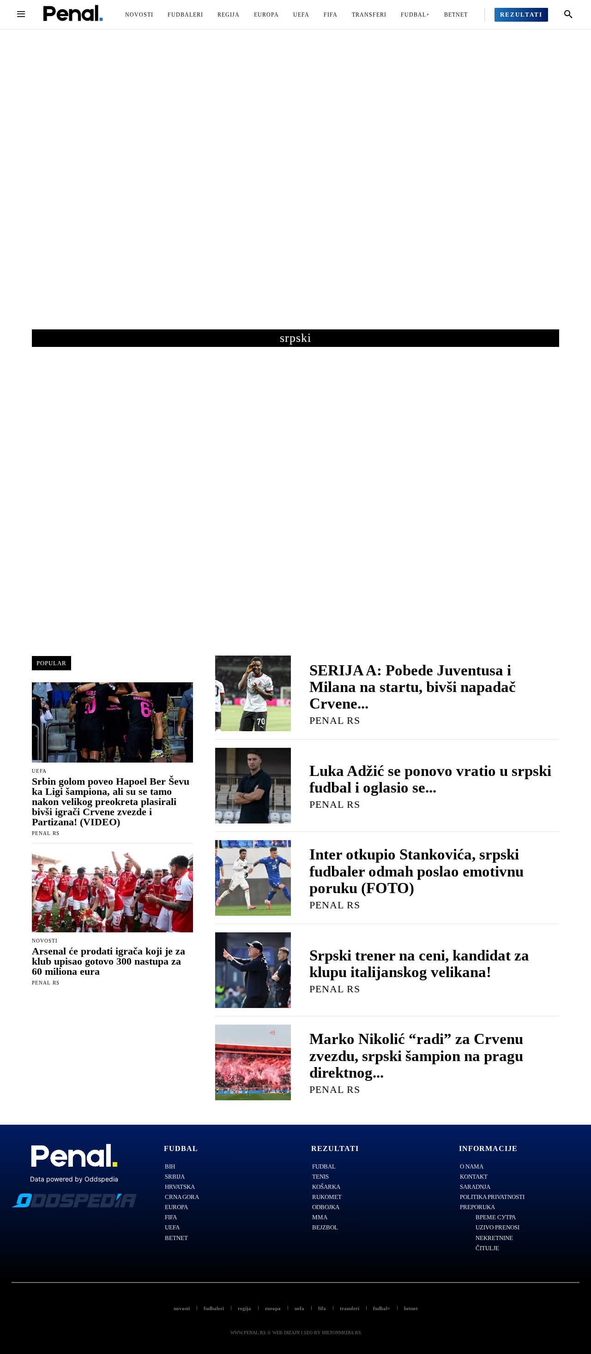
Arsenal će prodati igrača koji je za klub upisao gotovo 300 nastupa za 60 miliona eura (108, 961)
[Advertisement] (295, 188)
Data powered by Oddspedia (74, 1179)
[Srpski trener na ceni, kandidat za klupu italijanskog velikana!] (253, 970)
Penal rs (46, 833)
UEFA (39, 771)
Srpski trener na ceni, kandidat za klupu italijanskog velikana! (419, 963)
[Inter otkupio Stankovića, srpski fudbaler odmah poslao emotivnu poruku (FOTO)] (253, 878)
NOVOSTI (45, 940)
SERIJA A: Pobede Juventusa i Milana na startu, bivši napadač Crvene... (412, 687)
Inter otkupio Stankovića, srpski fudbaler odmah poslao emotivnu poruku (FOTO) (416, 871)
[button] (568, 15)
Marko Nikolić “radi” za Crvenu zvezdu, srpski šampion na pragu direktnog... (416, 1056)
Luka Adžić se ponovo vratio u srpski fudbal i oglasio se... (430, 779)
